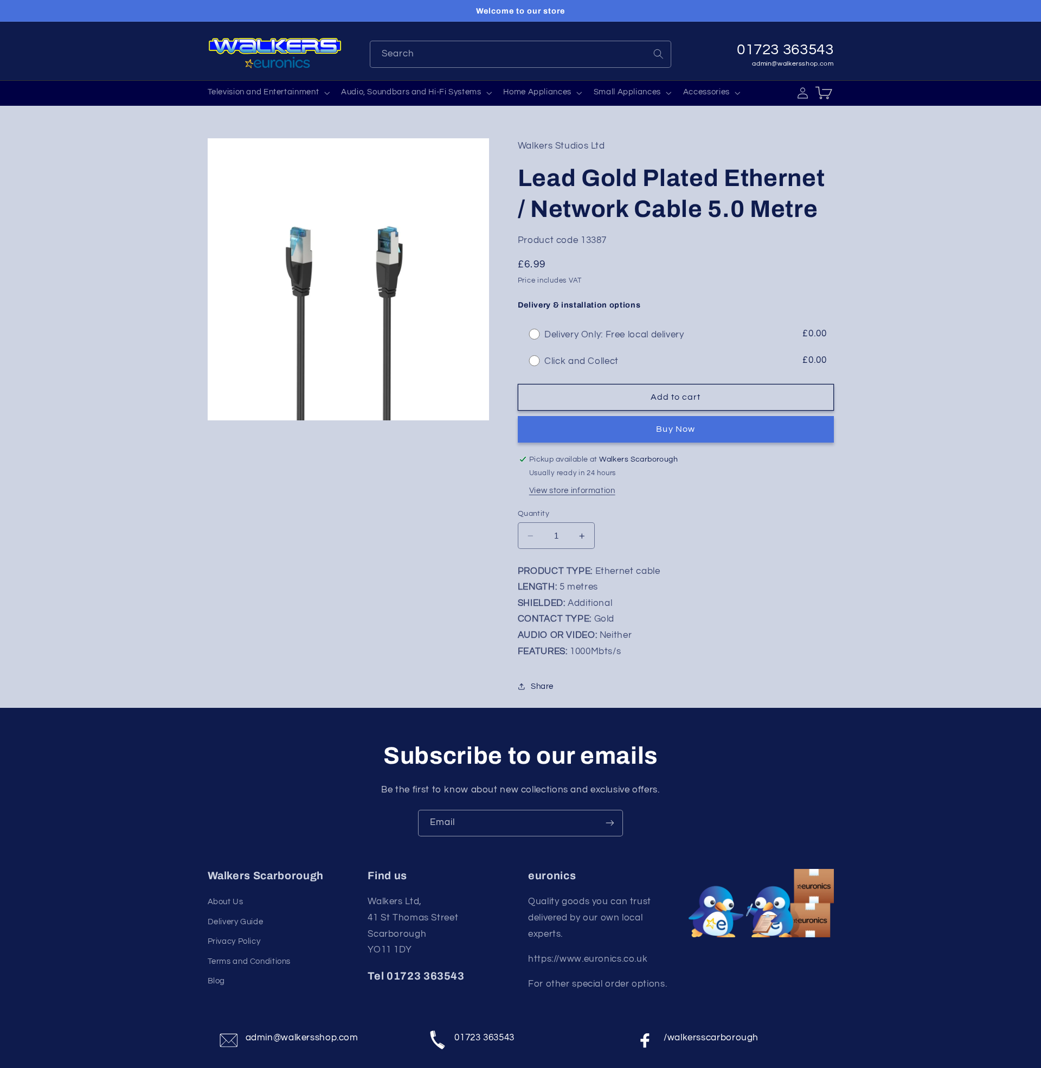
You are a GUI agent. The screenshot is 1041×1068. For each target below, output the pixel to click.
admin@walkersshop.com (792, 63)
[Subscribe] (609, 823)
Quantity (533, 513)
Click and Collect (581, 361)
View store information (572, 491)
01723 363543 (484, 1038)
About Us (225, 902)
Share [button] (542, 686)
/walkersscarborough (711, 1038)
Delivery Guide (236, 922)
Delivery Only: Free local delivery (614, 335)
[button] (268, 93)
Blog (217, 981)
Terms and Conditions (249, 961)
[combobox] (520, 54)
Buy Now (675, 429)
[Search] (658, 53)
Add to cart (676, 397)
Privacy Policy (234, 941)
